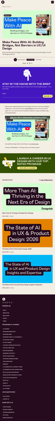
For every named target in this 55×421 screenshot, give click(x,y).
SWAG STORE (6, 313)
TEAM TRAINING (7, 406)
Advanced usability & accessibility (12, 337)
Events (9, 6)
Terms (4, 321)
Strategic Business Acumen (10, 358)
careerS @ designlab (8, 412)
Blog (3, 6)
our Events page (34, 144)
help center (6, 396)
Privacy (5, 318)
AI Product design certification (11, 345)
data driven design (8, 350)
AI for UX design (7, 342)
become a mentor (8, 409)
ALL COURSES (6, 388)
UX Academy (6, 329)
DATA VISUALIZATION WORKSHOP (11, 372)
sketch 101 (5, 380)
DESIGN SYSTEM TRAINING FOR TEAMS (12, 375)
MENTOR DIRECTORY (8, 417)
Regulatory (6, 315)
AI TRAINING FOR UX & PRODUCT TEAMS (12, 366)
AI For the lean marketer (10, 377)
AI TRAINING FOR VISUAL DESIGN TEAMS (12, 369)
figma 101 (5, 383)
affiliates (5, 415)
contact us (6, 399)
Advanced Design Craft (9, 331)
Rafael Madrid (29, 108)
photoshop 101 (6, 385)
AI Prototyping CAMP (8, 347)
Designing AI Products (9, 353)
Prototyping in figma (8, 356)
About (4, 310)
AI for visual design (8, 339)
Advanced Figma (7, 334)
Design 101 (5, 364)
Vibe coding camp (7, 361)
